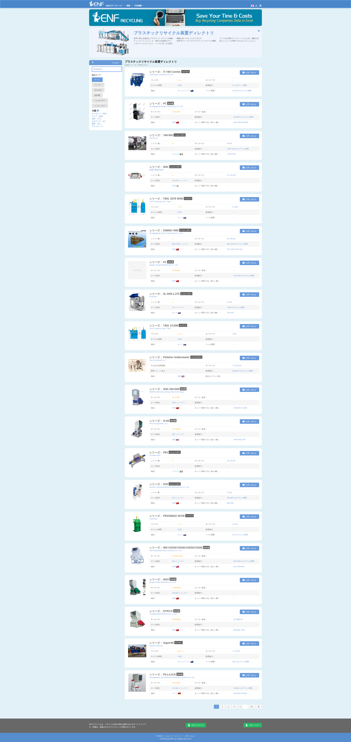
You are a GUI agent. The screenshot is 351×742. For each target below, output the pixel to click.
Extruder (98, 90)
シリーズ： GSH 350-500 (164, 389)
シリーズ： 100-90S (161, 135)
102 (251, 706)
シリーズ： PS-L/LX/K (162, 674)
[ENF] (96, 3)
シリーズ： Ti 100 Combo (165, 71)
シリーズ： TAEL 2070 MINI (166, 198)
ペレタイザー (100, 100)
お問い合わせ (250, 72)
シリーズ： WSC (159, 167)
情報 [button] (129, 5)
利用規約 (159, 736)
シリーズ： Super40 (161, 642)
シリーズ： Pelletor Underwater (169, 357)
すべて (97, 79)
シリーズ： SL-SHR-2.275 (164, 293)
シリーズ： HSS (159, 484)
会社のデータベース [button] (114, 5)
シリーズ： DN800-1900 (164, 230)
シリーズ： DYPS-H (161, 611)
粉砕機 (97, 95)
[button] (253, 5)
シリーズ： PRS (159, 452)
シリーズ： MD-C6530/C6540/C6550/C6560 (176, 547)
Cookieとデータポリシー (174, 736)
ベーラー (98, 85)
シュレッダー (100, 105)
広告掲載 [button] (138, 5)
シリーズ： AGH (159, 579)
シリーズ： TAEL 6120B (164, 325)
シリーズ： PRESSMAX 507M (167, 515)
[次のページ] (259, 707)
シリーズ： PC (158, 103)
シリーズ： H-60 (159, 420)
